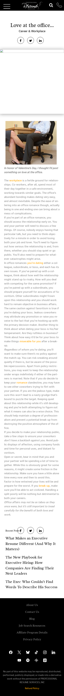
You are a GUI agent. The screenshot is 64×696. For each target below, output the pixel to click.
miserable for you (30, 341)
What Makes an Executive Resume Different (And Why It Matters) (30, 543)
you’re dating (35, 263)
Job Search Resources (32, 625)
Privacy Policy (32, 639)
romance (22, 382)
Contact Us (32, 611)
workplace (15, 180)
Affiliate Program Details (32, 632)
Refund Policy (32, 688)
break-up (44, 485)
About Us (32, 605)
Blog (32, 618)
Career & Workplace (32, 31)
